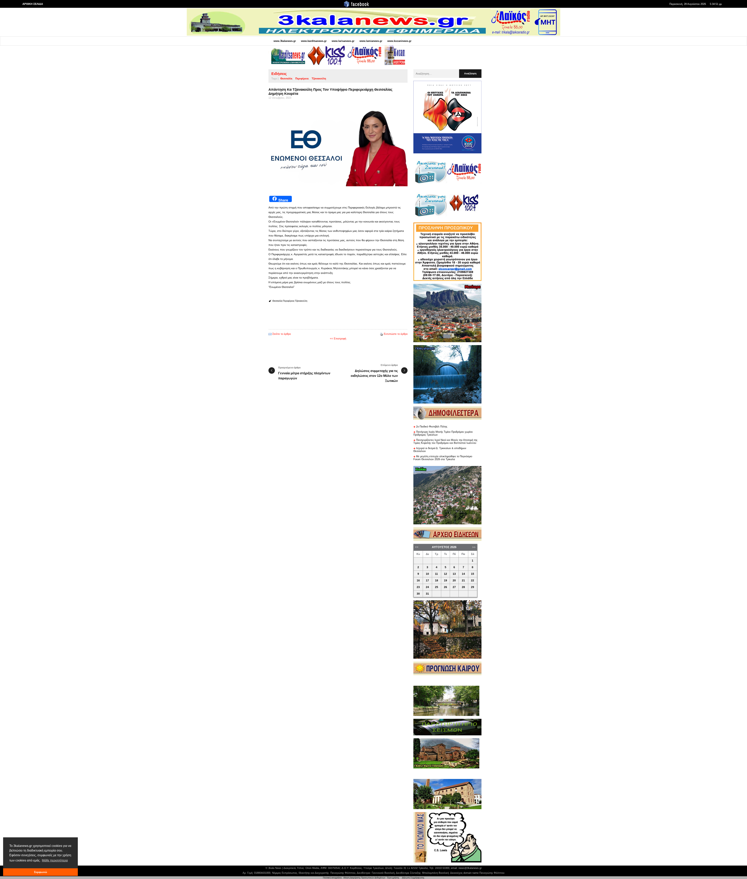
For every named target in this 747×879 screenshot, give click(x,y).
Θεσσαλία (286, 78)
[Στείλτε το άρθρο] (270, 333)
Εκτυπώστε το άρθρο (396, 333)
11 (436, 573)
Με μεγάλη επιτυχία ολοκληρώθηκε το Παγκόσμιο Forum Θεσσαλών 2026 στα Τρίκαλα (442, 458)
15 (472, 573)
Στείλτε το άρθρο (281, 333)
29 (472, 587)
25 (436, 587)
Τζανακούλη (319, 78)
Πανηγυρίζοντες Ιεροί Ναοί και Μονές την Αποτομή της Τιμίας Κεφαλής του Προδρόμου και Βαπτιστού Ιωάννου (445, 441)
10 (427, 573)
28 (463, 587)
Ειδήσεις (279, 74)
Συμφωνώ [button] (40, 872)
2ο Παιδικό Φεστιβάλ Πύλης (431, 426)
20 (454, 580)
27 (454, 587)
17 (427, 580)
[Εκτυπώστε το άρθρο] (381, 333)
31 (427, 593)
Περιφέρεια (302, 78)
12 (445, 573)
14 (463, 573)
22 (472, 580)
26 (445, 587)
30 (418, 593)
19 (445, 580)
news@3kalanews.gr (470, 868)
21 (463, 580)
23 (418, 587)
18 (436, 580)
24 (427, 587)
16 (418, 580)
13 (454, 573)
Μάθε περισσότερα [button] (55, 860)
